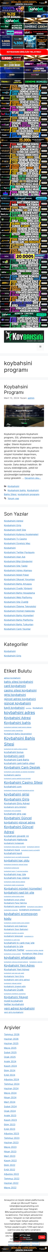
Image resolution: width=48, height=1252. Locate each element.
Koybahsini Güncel (18, 818)
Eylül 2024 (9, 1075)
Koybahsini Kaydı (12, 850)
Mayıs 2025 (10, 1048)
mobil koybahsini (13, 1000)
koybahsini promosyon (30, 909)
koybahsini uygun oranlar (12, 954)
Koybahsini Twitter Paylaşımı (19, 552)
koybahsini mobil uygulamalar (14, 885)
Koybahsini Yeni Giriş (14, 976)
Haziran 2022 (11, 1183)
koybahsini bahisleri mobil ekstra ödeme (17, 727)
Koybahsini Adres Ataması (18, 570)
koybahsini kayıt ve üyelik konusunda (16, 857)
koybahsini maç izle (15, 874)
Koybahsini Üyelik (14, 989)
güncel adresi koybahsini (20, 699)
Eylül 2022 (9, 1169)
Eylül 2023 (9, 1129)
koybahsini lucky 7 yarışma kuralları (16, 871)
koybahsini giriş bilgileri (15, 807)
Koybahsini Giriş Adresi (17, 803)
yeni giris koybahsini (13, 1012)
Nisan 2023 (10, 1151)
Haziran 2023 (11, 1142)
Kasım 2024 (10, 1066)
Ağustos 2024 (11, 1079)
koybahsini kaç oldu (16, 860)
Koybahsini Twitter (14, 950)
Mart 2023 (9, 1156)
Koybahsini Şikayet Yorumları (19, 579)
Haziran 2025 (11, 1043)
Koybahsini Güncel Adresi (18, 829)
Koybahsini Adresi (13, 521)
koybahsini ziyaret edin (15, 986)
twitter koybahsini (14, 1004)
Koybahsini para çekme (15, 906)
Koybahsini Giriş (12, 525)
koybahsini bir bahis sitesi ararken (15, 749)
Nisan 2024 (10, 1097)
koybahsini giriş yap (15, 813)
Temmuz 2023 (11, 1138)
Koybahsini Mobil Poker (16, 575)
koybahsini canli (14, 756)
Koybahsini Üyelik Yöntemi (18, 588)
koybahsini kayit (13, 853)
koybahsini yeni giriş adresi (17, 979)
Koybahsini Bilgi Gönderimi (18, 561)
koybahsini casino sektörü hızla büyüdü (17, 778)
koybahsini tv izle (13, 946)
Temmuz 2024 (11, 1084)
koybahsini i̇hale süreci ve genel (15, 847)
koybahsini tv (28, 936)
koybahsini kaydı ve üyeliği (30, 850)
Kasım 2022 (10, 1160)
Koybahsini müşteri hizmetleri (23, 888)
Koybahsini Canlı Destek (22, 767)
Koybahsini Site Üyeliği (16, 602)
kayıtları (28, 708)
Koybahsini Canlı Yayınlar (17, 629)
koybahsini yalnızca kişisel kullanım (16, 962)
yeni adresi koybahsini (19, 1008)
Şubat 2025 (10, 1052)
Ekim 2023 (9, 1124)
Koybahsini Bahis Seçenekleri (18, 733)
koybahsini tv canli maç (12, 940)
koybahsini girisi (16, 794)
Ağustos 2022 (11, 1174)
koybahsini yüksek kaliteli (12, 983)
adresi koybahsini (12, 678)
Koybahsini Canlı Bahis (16, 759)
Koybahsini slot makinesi (15, 926)
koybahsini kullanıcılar (11, 868)
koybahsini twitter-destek (34, 950)
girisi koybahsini (15, 694)
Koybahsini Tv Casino (15, 539)
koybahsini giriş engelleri (12, 811)
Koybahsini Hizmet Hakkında (19, 611)
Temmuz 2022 (11, 1178)
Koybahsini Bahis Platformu (18, 620)
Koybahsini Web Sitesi (32, 953)
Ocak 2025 (10, 1057)
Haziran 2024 (11, 1088)
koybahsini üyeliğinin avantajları (15, 994)
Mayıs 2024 (10, 1093)
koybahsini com (13, 786)
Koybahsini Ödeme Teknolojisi (20, 606)
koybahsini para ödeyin (35, 906)
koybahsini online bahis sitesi (14, 896)
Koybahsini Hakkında (15, 839)
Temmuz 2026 (11, 1034)
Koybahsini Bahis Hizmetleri (19, 615)
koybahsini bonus (13, 752)
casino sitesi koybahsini (20, 690)
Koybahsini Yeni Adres (19, 965)
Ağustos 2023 (11, 1133)
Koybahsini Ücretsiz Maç (17, 543)
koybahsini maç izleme (16, 877)
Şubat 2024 (10, 1106)
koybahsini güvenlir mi (16, 836)
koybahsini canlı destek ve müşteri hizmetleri (19, 772)
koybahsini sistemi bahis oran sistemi (16, 923)
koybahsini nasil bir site (19, 892)
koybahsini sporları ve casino (14, 933)
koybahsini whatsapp (19, 957)
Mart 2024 (9, 1102)
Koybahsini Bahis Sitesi (19, 741)
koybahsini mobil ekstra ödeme (14, 882)
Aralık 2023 (10, 1115)
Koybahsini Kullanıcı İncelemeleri (21, 534)
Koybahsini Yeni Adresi (16, 969)
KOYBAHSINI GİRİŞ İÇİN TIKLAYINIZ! (24, 52)
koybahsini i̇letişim (33, 847)
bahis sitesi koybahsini (18, 681)
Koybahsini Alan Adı (14, 557)
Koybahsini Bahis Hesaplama (19, 593)
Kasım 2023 (10, 1120)
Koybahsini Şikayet (16, 997)
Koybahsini (13, 486)
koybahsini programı (28, 494)
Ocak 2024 (10, 1111)
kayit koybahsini (14, 707)
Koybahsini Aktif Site (15, 530)
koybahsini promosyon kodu (21, 916)
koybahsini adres (19, 712)
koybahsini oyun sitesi (14, 899)
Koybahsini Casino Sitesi (23, 782)
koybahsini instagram (14, 843)
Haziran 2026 (11, 1039)
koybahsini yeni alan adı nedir (14, 973)
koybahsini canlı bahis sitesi (19, 763)
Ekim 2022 (9, 1165)
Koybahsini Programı (16, 389)
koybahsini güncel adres (19, 822)
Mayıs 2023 (10, 1147)
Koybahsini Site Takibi (15, 566)
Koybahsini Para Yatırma (15, 903)
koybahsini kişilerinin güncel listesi (16, 864)
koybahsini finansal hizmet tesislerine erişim (19, 790)
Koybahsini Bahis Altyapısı (18, 584)
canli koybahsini (15, 686)
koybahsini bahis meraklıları (13, 730)
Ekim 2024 (9, 1070)
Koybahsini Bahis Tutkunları (18, 624)
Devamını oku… (33, 478)
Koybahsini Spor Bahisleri (16, 929)
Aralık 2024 (10, 1061)
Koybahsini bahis (17, 490)
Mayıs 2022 (10, 1187)
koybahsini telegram (13, 936)
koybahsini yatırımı (35, 962)
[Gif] (24, 140)
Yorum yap (13, 498)
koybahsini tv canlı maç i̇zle (19, 942)
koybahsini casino (12, 775)
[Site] (24, 87)
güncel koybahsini (17, 703)
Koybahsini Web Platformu (18, 597)
